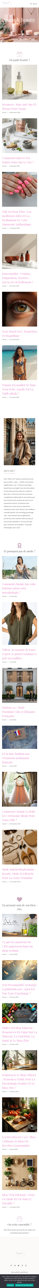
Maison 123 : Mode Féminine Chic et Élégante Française (18, 712)
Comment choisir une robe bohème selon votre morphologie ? (19, 588)
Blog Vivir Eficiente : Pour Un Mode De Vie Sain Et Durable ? (18, 1199)
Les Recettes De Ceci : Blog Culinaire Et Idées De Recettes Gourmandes (18, 1141)
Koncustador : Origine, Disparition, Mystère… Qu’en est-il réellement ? (17, 278)
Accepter (10, 1285)
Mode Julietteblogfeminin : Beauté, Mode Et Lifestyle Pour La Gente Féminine (18, 873)
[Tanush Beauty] (6, 4)
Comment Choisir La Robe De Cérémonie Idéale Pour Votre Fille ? (18, 816)
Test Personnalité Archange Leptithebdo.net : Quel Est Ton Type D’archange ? (19, 989)
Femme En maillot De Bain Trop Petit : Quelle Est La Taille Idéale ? (19, 389)
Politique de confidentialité (24, 1285)
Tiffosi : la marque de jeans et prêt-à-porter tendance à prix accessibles (19, 654)
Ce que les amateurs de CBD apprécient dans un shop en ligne (17, 946)
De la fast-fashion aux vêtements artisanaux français (16, 758)
